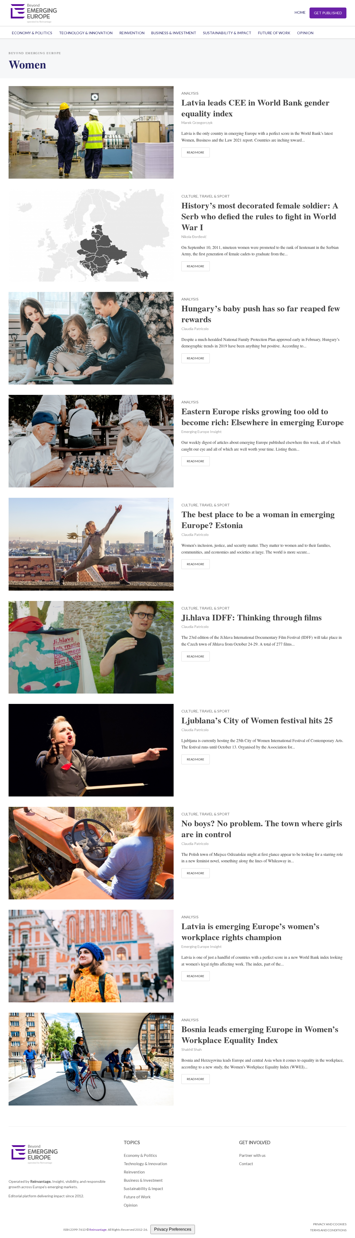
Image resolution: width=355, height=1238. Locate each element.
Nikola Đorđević (194, 236)
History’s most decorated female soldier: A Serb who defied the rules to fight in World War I (260, 216)
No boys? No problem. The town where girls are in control (261, 829)
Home (300, 12)
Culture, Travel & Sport (205, 196)
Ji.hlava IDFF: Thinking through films (251, 617)
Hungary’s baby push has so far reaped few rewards (260, 314)
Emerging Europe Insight (201, 431)
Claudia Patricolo (195, 328)
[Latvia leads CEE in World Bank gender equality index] (91, 131)
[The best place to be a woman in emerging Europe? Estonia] (91, 543)
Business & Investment (173, 33)
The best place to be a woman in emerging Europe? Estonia (258, 519)
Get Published (328, 13)
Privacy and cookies (329, 1224)
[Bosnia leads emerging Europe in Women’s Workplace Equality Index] (91, 1058)
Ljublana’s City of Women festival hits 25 (257, 720)
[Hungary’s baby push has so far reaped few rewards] (91, 337)
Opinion (305, 33)
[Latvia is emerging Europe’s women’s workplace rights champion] (91, 955)
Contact (246, 1163)
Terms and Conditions (328, 1230)
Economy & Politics (32, 33)
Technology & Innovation (86, 33)
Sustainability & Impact (227, 33)
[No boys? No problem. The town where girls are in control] (91, 852)
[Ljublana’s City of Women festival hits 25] (91, 749)
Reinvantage (98, 1230)
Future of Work (274, 33)
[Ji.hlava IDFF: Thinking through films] (91, 646)
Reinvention (131, 33)
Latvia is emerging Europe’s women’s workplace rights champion (250, 931)
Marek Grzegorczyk (197, 122)
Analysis (190, 93)
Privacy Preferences (172, 1229)
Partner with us (252, 1155)
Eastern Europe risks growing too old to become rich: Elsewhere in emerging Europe (262, 417)
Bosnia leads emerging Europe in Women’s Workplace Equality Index (259, 1034)
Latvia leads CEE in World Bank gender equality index (255, 108)
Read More (195, 152)
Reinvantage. (40, 1181)
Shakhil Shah (191, 1049)
